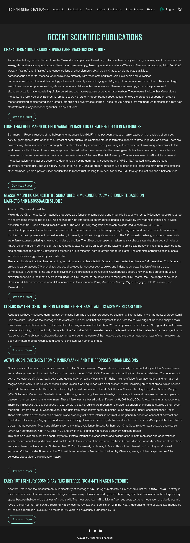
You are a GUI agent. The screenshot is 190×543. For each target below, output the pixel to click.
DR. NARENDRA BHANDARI (26, 9)
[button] (180, 9)
